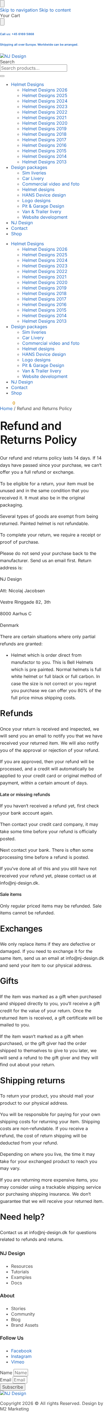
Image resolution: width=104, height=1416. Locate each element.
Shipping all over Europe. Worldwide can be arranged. (39, 44)
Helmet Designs (27, 84)
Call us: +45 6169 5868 (17, 34)
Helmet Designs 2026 (44, 90)
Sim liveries (34, 173)
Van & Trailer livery (41, 211)
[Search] (2, 76)
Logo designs (36, 200)
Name (7, 1372)
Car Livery (33, 178)
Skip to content (55, 10)
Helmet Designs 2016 (44, 145)
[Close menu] (2, 3)
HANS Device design (44, 195)
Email (6, 1380)
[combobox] (33, 68)
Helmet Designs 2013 (44, 162)
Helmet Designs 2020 (44, 123)
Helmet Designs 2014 (44, 156)
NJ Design (22, 222)
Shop (16, 233)
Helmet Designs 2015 (44, 150)
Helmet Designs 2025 (44, 95)
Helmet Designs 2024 (44, 101)
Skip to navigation (19, 10)
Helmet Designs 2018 (44, 134)
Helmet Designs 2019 (44, 128)
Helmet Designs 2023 (44, 106)
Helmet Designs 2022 (44, 112)
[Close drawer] (2, 21)
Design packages (29, 167)
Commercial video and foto (51, 184)
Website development (44, 217)
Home (6, 408)
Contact (19, 228)
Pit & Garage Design (43, 206)
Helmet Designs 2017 (44, 139)
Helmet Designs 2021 (44, 117)
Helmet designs (38, 189)
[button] (7, 403)
